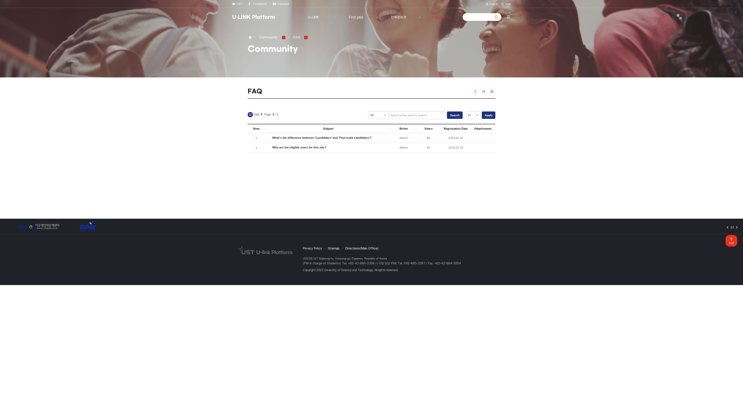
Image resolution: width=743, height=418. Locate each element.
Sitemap (333, 248)
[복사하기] (483, 91)
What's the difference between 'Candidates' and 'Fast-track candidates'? (322, 137)
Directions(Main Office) (361, 248)
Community (268, 37)
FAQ (296, 37)
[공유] (475, 91)
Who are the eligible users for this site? (299, 147)
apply (489, 115)
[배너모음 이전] (727, 227)
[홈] (250, 37)
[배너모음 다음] (736, 227)
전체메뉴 (508, 17)
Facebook (260, 4)
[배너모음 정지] (732, 227)
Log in (494, 4)
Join (508, 4)
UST (240, 4)
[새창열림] (38, 226)
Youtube (283, 4)
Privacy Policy (312, 248)
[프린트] (491, 91)
